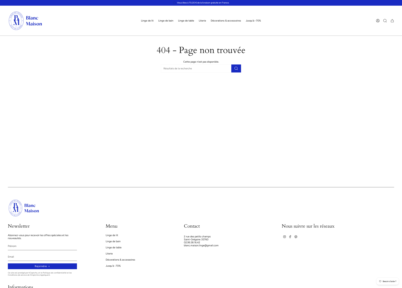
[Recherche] (236, 68)
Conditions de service (17, 275)
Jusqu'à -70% (113, 265)
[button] (147, 21)
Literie (109, 253)
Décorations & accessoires (120, 259)
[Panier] (392, 20)
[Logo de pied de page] (24, 208)
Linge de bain (113, 241)
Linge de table (114, 247)
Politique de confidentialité (54, 273)
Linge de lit (112, 235)
